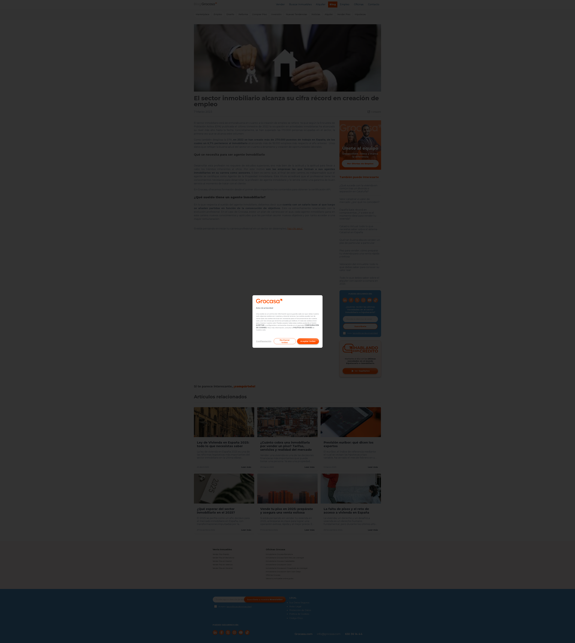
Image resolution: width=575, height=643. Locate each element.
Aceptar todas (308, 341)
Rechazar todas (285, 341)
